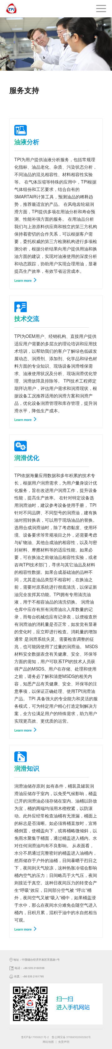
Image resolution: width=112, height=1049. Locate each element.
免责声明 (63, 1041)
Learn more (23, 280)
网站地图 (48, 1041)
